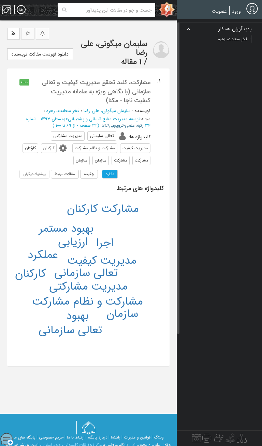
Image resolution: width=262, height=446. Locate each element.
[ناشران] (206, 440)
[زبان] (21, 10)
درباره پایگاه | (96, 437)
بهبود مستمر (66, 228)
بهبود (77, 316)
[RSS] (13, 34)
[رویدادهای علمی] (196, 440)
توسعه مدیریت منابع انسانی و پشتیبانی (104, 119)
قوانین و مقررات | (135, 437)
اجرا (105, 243)
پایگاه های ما (24, 437)
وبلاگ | (157, 437)
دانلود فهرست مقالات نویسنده (40, 54)
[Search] (64, 10)
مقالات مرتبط (65, 174)
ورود (236, 11)
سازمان (122, 314)
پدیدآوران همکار (235, 29)
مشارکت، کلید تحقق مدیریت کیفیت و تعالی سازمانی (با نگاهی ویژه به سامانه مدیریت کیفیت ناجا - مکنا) (96, 91)
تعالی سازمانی (86, 273)
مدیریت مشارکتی (88, 286)
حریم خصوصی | (50, 437)
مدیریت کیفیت (101, 261)
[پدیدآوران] (218, 440)
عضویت (219, 11)
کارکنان (30, 273)
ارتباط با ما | (74, 437)
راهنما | (114, 437)
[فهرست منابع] (242, 440)
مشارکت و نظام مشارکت (87, 301)
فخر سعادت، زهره (62, 110)
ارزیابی (73, 242)
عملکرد (43, 255)
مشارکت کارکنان (103, 209)
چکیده (89, 174)
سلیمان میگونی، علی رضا (107, 110)
